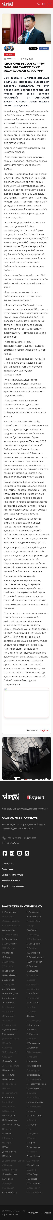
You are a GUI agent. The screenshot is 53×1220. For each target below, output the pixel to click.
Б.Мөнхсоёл (8, 1070)
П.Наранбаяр (9, 1084)
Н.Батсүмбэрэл (34, 962)
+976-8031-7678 (29, 838)
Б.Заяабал (7, 1043)
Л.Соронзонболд (11, 1124)
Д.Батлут (6, 957)
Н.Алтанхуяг (8, 916)
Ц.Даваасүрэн (34, 1020)
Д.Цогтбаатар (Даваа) (13, 1161)
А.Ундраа (31, 1138)
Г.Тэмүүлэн (7, 1138)
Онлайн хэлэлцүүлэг (11, 880)
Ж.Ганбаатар (8, 1002)
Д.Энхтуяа (7, 1183)
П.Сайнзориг (8, 1115)
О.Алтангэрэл (33, 912)
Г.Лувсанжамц (34, 1052)
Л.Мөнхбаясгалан (11, 1066)
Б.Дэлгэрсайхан (10, 1029)
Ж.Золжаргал (33, 1043)
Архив (48, 1212)
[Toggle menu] (48, 4)
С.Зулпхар (7, 1047)
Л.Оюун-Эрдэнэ (35, 1102)
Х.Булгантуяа (8, 989)
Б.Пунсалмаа (8, 1106)
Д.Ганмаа (31, 1011)
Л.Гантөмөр (8, 1016)
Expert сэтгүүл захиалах (13, 886)
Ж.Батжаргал (33, 953)
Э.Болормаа (33, 984)
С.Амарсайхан (34, 921)
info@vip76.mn (13, 843)
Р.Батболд (7, 953)
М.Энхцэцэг (8, 1188)
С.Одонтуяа (8, 1097)
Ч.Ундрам (7, 1142)
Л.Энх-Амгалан (9, 1174)
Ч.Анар (30, 925)
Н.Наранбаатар (34, 1079)
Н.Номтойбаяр (9, 1093)
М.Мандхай (32, 1057)
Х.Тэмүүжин (32, 1133)
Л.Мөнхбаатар (9, 1061)
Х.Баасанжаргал (10, 934)
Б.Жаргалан (32, 1034)
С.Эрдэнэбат (33, 1188)
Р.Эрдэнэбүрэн (34, 1192)
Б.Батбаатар (8, 948)
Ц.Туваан (6, 1129)
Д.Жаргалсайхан (10, 1038)
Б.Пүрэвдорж (9, 1111)
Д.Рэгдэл (31, 1111)
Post (34, 48)
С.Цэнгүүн (7, 1165)
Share (45, 48)
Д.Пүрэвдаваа (34, 1106)
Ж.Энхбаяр (32, 1174)
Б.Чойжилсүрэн (10, 1170)
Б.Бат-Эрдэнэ (34, 943)
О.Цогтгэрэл (33, 1161)
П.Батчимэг (8, 971)
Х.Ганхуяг (31, 1016)
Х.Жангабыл (8, 1034)
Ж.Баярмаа (32, 975)
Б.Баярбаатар (9, 975)
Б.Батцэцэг (32, 966)
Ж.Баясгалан (8, 980)
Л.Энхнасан (32, 1179)
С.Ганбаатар (33, 998)
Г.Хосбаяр (32, 1151)
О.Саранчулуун (10, 1120)
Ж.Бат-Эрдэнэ (9, 943)
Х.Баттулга (7, 966)
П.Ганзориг (8, 1011)
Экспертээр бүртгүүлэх (12, 874)
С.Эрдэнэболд (9, 1192)
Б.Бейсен (31, 980)
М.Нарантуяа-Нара (36, 1084)
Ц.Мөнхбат (32, 1061)
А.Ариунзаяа (8, 930)
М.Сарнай (31, 1120)
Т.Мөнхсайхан (34, 1066)
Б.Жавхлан (32, 1029)
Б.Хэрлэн (6, 1156)
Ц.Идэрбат (32, 1047)
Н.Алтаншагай (34, 916)
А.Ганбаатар (33, 1002)
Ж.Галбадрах (8, 998)
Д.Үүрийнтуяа (9, 1151)
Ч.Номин (6, 1088)
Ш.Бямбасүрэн (10, 993)
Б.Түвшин (7, 1133)
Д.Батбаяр (32, 948)
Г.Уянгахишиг (33, 1147)
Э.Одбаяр (31, 1093)
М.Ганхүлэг (7, 1020)
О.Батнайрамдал (35, 957)
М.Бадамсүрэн (9, 939)
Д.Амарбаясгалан (11, 921)
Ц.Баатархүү (33, 934)
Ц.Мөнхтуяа (8, 1075)
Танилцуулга (7, 863)
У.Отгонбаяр (33, 1097)
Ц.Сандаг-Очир (34, 1115)
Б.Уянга (6, 1147)
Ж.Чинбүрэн (33, 1165)
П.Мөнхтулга (33, 1070)
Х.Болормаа (8, 984)
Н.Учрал (31, 1142)
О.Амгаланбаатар (11, 925)
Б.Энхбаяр (7, 1179)
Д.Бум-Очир (33, 989)
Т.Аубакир (32, 930)
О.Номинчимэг (34, 1088)
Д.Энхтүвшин (33, 1183)
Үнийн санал (7, 869)
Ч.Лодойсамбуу (10, 1052)
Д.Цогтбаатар (34, 1156)
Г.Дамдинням (9, 1025)
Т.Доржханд (33, 1025)
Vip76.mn (33, 1212)
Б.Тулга (30, 1129)
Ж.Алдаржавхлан (10, 912)
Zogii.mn (44, 730)
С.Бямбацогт (33, 993)
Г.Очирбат (7, 1102)
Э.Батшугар (32, 971)
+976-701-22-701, (14, 838)
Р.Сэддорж (32, 1124)
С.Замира (31, 1038)
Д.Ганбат (31, 1007)
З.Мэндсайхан (34, 1075)
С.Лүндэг (7, 1057)
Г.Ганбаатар (8, 1007)
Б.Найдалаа (8, 1079)
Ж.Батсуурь (8, 962)
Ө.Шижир (31, 1170)
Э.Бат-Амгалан (34, 939)
